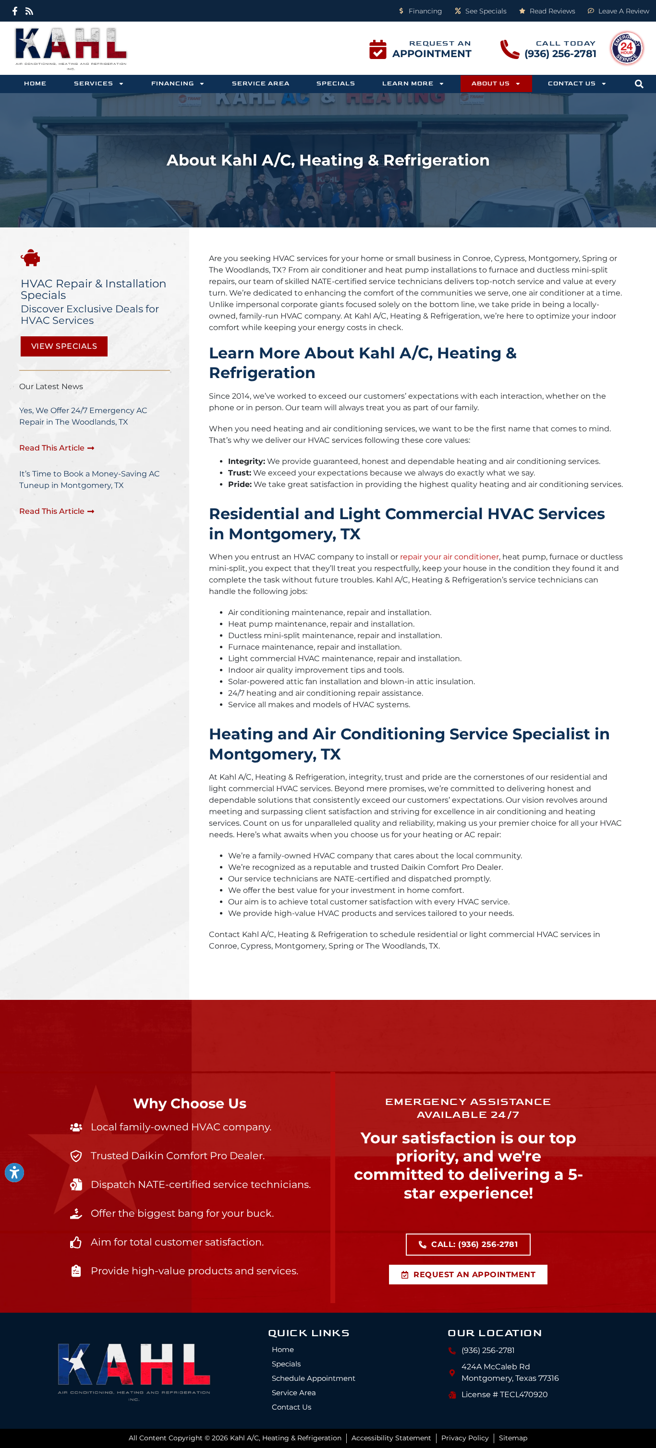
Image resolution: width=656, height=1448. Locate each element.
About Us (491, 83)
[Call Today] (510, 49)
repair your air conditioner (449, 556)
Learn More (408, 83)
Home (35, 83)
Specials (335, 83)
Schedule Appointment (313, 1378)
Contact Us (572, 83)
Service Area (261, 83)
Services (93, 83)
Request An (440, 43)
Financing (172, 83)
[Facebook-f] (15, 11)
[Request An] (378, 49)
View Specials (64, 346)
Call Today (566, 43)
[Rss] (30, 11)
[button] (639, 84)
